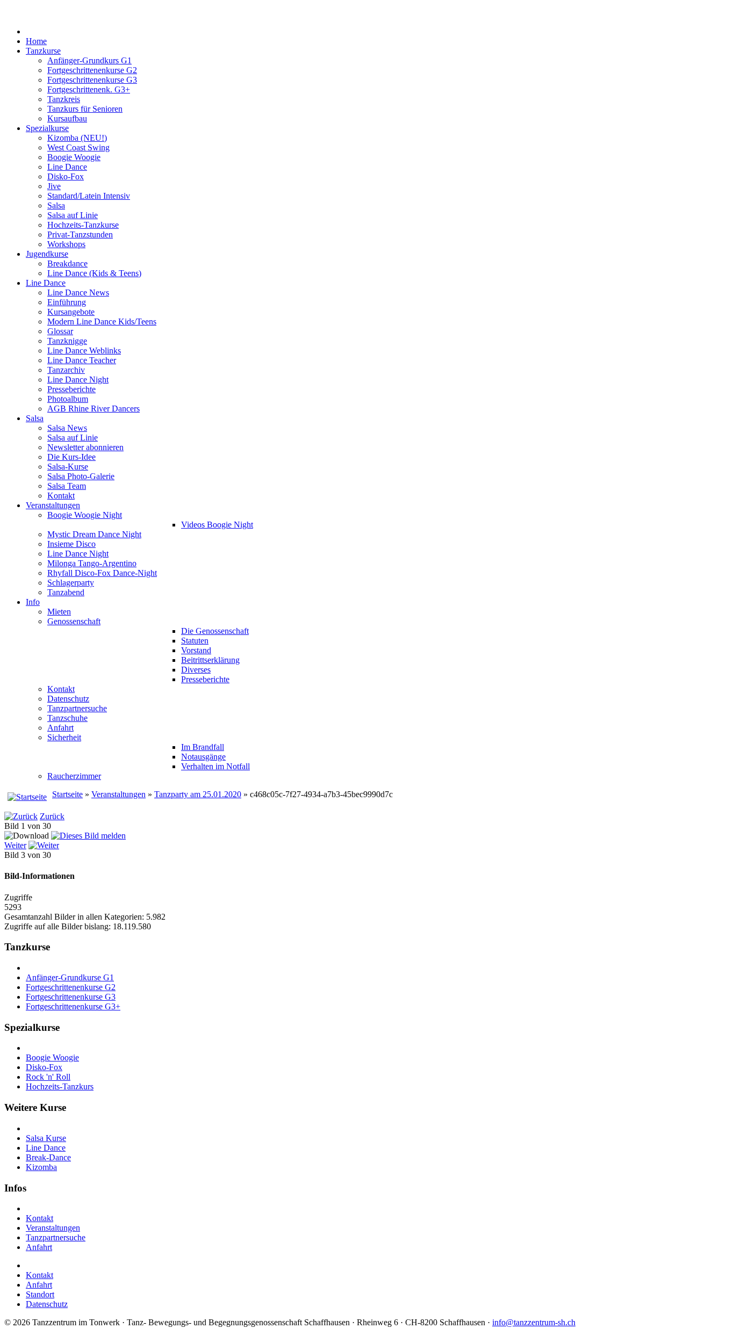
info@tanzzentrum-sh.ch (533, 1322)
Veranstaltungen (118, 794)
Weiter (15, 845)
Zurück (52, 816)
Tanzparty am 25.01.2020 (197, 794)
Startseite (67, 794)
